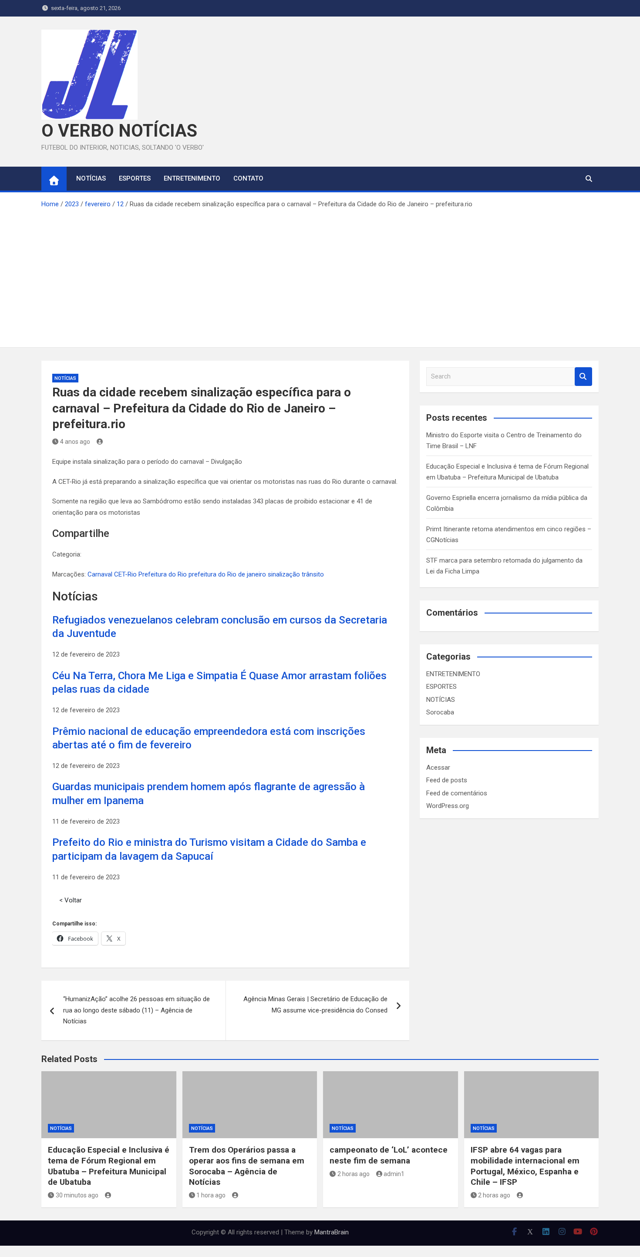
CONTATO (248, 178)
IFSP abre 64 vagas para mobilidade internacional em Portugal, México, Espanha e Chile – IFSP (525, 1166)
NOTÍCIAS (91, 178)
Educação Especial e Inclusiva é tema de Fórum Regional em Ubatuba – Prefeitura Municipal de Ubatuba (108, 1166)
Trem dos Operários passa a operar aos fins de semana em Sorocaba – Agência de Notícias (246, 1166)
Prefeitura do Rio (162, 574)
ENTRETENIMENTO (192, 178)
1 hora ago (211, 1195)
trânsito (313, 574)
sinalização (284, 574)
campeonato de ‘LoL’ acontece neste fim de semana (389, 1155)
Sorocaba (440, 712)
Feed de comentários (456, 793)
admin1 (394, 1173)
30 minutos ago (77, 1195)
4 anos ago (75, 441)
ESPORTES (135, 178)
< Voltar (70, 900)
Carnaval (100, 574)
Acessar (438, 767)
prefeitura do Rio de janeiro (227, 574)
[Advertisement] (320, 275)
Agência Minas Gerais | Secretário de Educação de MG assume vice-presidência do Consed (315, 1004)
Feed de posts (446, 780)
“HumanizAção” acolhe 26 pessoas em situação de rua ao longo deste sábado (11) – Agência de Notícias (136, 1010)
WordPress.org (447, 806)
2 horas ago (353, 1173)
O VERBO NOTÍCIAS (119, 131)
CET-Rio (125, 574)
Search (583, 376)
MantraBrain (331, 1232)
